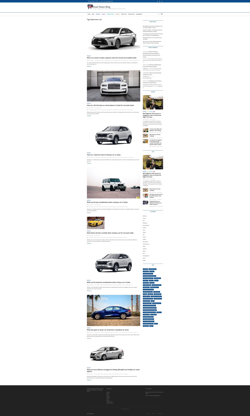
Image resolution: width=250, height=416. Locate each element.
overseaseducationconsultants (149, 312)
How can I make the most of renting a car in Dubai (104, 155)
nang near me (156, 291)
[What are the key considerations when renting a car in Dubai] (113, 182)
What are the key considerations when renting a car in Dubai (107, 202)
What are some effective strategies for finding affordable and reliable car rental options (113, 370)
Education (145, 223)
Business (98, 14)
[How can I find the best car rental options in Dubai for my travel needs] (113, 85)
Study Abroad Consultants (148, 321)
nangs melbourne (158, 298)
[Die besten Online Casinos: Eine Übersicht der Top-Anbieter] (145, 196)
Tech (144, 253)
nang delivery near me (148, 291)
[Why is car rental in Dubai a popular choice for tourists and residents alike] (113, 38)
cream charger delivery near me (149, 275)
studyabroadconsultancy (148, 316)
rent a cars (120, 237)
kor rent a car (123, 60)
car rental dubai (106, 60)
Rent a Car (128, 60)
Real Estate (145, 241)
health (156, 280)
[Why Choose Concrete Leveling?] (145, 136)
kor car (116, 157)
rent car (138, 60)
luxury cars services (114, 109)
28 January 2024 (153, 192)
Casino (144, 218)
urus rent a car (130, 109)
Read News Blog (101, 6)
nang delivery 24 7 (154, 287)
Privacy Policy (160, 413)
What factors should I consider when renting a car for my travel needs (110, 233)
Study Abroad (146, 314)
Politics (117, 14)
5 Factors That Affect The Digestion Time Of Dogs (156, 129)
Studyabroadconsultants (148, 323)
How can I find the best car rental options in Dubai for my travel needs (110, 105)
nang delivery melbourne (148, 289)
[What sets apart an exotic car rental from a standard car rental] (113, 310)
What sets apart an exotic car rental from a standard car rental (108, 330)
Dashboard (139, 14)
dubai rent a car (118, 60)
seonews (159, 312)
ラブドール (145, 51)
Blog (93, 14)
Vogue (144, 260)
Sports (103, 14)
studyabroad (153, 314)
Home (89, 14)
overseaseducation (147, 303)
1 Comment (159, 199)
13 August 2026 (146, 119)
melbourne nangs (147, 285)
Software (145, 248)
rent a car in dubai (133, 60)
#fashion (145, 269)
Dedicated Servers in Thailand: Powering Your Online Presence (156, 203)
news (153, 300)
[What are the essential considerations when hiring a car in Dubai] (113, 263)
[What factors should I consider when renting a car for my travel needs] (113, 223)
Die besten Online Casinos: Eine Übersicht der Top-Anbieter (156, 196)
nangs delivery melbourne (156, 296)
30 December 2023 (153, 206)
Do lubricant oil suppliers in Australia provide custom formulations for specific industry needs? (156, 142)
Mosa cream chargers (156, 285)
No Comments (98, 60)
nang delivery (146, 287)
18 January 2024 (91, 60)
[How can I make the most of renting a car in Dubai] (113, 135)
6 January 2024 (90, 235)
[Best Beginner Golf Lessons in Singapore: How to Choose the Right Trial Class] (153, 102)
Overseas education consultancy (150, 307)
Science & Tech (110, 14)
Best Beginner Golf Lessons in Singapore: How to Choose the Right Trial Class (152, 115)
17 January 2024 (153, 199)
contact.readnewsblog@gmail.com (106, 1)
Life (147, 111)
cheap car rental (112, 60)
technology (146, 325)
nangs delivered (157, 294)
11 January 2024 (91, 157)
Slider (154, 111)
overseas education (156, 303)
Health (144, 232)
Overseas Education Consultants (150, 310)
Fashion (144, 227)
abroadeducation (152, 269)
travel (151, 325)
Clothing (151, 271)
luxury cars (102, 109)
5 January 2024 (90, 284)
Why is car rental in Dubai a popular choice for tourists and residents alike (111, 58)
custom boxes (157, 278)
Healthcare (146, 282)
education (145, 280)
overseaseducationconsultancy (149, 305)
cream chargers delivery (148, 278)
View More (90, 66)
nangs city (150, 294)
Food (144, 230)
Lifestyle (151, 282)
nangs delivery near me (148, 298)
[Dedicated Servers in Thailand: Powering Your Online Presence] (145, 202)
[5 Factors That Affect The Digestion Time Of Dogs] (145, 130)
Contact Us (124, 14)
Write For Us (131, 14)
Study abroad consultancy (148, 319)
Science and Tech (109, 403)
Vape (144, 258)
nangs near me (146, 300)
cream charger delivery (148, 273)
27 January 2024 (153, 146)
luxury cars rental (107, 109)
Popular (150, 111)
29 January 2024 (153, 132)
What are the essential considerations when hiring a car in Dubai (108, 282)
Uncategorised (146, 255)
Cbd (144, 220)
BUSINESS (146, 271)
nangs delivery (146, 296)
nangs (145, 294)
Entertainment (146, 225)
